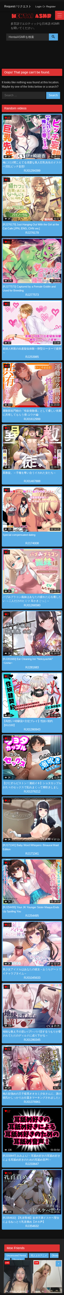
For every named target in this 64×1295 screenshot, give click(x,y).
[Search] (53, 36)
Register (51, 6)
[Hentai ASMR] (34, 17)
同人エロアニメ (39, 1255)
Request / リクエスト (17, 6)
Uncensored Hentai (16, 1255)
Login (38, 6)
